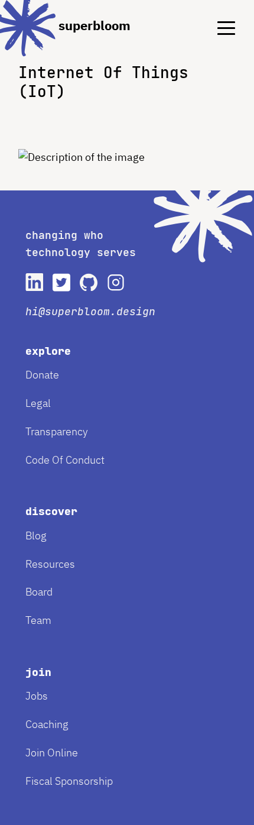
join (38, 672)
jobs (36, 696)
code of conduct (65, 460)
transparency (56, 431)
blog (36, 535)
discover (51, 511)
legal (38, 403)
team (38, 620)
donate (42, 374)
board (39, 591)
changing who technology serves (80, 243)
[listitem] (34, 282)
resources (50, 564)
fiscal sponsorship (69, 781)
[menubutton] (217, 18)
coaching (47, 724)
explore (48, 351)
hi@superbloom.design (90, 311)
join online (51, 752)
